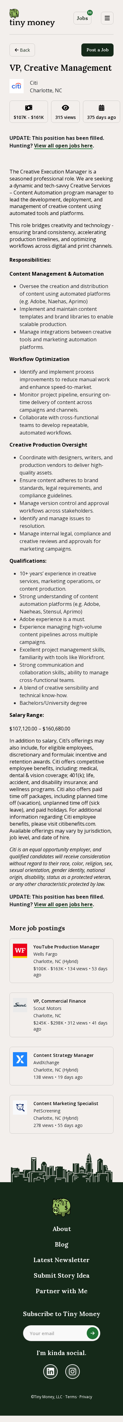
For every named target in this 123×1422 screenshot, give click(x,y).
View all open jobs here (63, 145)
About (61, 1229)
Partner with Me (61, 1291)
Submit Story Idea (62, 1275)
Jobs (84, 16)
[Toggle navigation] (107, 18)
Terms (71, 1396)
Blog (61, 1244)
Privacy (85, 1396)
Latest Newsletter (61, 1260)
